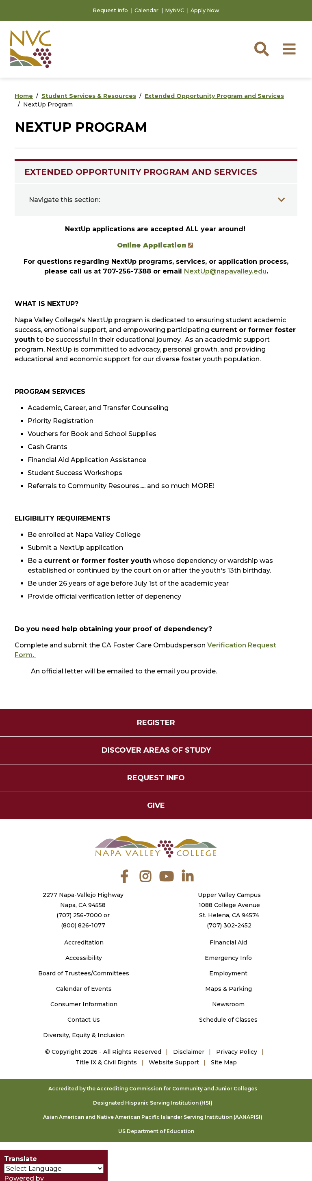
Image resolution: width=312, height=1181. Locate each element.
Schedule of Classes (228, 1019)
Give (156, 805)
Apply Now (205, 10)
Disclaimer (188, 1051)
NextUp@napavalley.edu (225, 271)
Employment (228, 973)
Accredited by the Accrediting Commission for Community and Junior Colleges (152, 1088)
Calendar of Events (84, 988)
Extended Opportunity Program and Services (214, 96)
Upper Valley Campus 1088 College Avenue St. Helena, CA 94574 (229, 905)
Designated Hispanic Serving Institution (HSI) (152, 1103)
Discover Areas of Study (156, 750)
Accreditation (84, 942)
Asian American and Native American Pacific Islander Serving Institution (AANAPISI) (152, 1117)
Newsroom (228, 1004)
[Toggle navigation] (281, 200)
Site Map (224, 1062)
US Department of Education (156, 1131)
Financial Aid (228, 942)
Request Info (110, 10)
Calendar (146, 10)
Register (156, 722)
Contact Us (83, 1019)
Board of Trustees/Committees (83, 973)
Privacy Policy (236, 1051)
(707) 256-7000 (79, 915)
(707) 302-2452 (229, 925)
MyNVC (174, 10)
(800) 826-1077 (83, 925)
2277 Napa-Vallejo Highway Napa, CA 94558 (83, 900)
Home (24, 96)
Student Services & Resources (88, 96)
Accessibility (83, 958)
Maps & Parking (228, 988)
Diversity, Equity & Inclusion (84, 1035)
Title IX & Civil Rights (106, 1062)
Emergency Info (228, 958)
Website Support (174, 1062)
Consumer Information (83, 1004)
